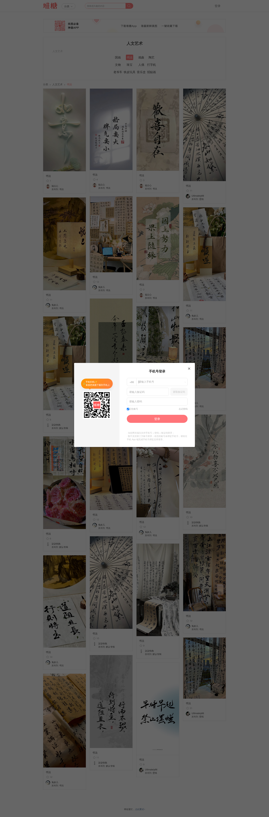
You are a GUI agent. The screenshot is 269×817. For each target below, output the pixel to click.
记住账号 (133, 409)
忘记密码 (183, 409)
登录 (157, 419)
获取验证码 (179, 391)
